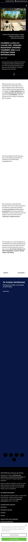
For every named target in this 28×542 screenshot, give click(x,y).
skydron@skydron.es (21, 1)
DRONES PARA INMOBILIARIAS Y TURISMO (13, 34)
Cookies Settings (14, 535)
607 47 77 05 (10, 1)
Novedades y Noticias (6, 509)
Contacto (3, 512)
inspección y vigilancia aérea (11, 216)
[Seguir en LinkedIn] (14, 459)
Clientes (3, 515)
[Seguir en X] (16, 455)
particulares (5, 211)
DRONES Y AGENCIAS (14, 36)
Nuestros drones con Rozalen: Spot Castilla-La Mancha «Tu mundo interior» (13, 343)
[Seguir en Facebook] (5, 455)
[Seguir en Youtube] (22, 455)
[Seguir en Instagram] (11, 455)
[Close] (26, 525)
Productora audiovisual (7, 521)
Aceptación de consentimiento (13, 438)
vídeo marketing (9, 209)
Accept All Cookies (14, 539)
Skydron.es (4, 507)
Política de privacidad (10, 439)
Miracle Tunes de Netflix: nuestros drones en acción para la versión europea (13, 381)
